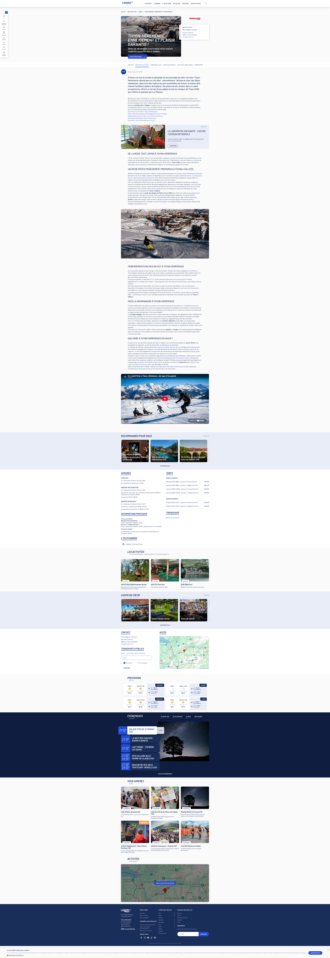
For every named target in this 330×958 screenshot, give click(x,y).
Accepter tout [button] (315, 953)
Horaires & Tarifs (142, 65)
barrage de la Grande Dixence (165, 347)
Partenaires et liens (182, 917)
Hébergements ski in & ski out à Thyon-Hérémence (145, 116)
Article (131, 65)
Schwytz (161, 931)
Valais (160, 915)
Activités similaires (185, 65)
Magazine (179, 920)
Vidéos (140, 11)
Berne (160, 926)
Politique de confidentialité (299, 952)
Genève (160, 917)
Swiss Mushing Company (181, 358)
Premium (144, 823)
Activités (148, 3)
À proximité (198, 65)
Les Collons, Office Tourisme (135, 653)
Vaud (160, 913)
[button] (156, 955)
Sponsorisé (203, 126)
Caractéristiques (136, 56)
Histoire (179, 913)
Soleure (161, 929)
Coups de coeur (195, 3)
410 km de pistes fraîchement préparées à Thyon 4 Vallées (147, 114)
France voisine (162, 933)
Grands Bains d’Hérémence (174, 366)
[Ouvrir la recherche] (206, 3)
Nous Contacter (144, 915)
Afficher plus (165, 466)
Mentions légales (144, 917)
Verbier (188, 176)
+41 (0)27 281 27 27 (187, 37)
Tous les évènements (165, 774)
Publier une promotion (146, 930)
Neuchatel (161, 922)
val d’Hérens (193, 271)
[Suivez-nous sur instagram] (144, 937)
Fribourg (161, 920)
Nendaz (142, 178)
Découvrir (173, 146)
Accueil (123, 11)
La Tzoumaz (196, 176)
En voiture (129, 663)
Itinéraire (126, 668)
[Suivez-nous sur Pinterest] (154, 937)
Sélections (167, 3)
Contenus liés (156, 65)
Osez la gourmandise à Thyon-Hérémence (142, 118)
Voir (160, 730)
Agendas (157, 3)
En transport (143, 663)
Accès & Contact (169, 65)
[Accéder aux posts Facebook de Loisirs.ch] (141, 937)
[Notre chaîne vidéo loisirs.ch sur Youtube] (148, 937)
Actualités (176, 3)
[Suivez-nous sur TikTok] (151, 937)
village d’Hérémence (141, 364)
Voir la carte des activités (165, 883)
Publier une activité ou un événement (145, 927)
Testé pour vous (131, 11)
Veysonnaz (150, 178)
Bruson (130, 178)
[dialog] (165, 953)
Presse (179, 915)
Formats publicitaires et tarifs (147, 924)
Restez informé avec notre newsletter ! (187, 929)
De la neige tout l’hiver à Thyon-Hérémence (142, 112)
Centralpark (163, 202)
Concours (185, 3)
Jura (160, 924)
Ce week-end (165, 716)
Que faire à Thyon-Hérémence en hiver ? (141, 120)
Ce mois (188, 716)
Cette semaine (177, 716)
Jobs (178, 922)
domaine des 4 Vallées (148, 173)
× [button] (328, 949)
